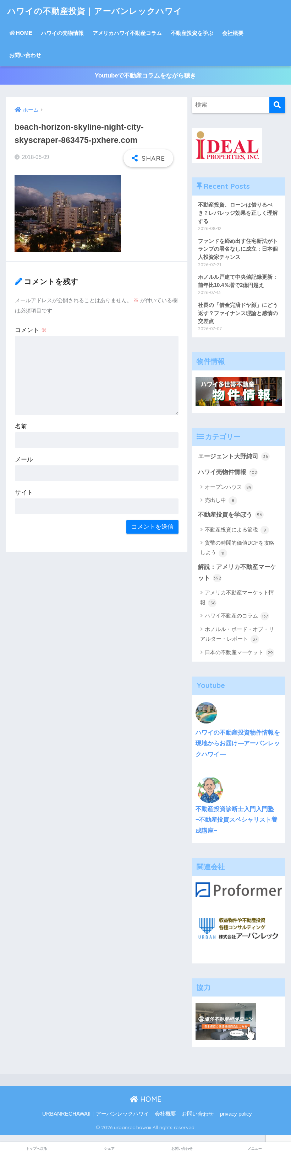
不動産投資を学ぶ (192, 33)
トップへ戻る (36, 1148)
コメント (31, 330)
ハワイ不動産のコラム (236, 616)
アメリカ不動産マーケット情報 (237, 597)
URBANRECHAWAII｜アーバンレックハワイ (95, 1114)
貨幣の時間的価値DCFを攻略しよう (237, 547)
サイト (24, 492)
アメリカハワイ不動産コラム (127, 33)
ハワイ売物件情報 (227, 472)
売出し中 (219, 500)
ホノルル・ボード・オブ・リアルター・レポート (237, 634)
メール (24, 459)
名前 (21, 426)
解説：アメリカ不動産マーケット (237, 572)
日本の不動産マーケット (239, 652)
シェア (109, 1148)
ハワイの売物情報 (62, 33)
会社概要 (232, 33)
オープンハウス (228, 487)
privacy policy (236, 1114)
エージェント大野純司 (233, 456)
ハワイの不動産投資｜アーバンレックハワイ (94, 11)
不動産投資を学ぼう (230, 514)
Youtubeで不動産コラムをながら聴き (145, 75)
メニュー (255, 1148)
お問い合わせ (25, 55)
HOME (24, 33)
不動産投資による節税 (235, 530)
